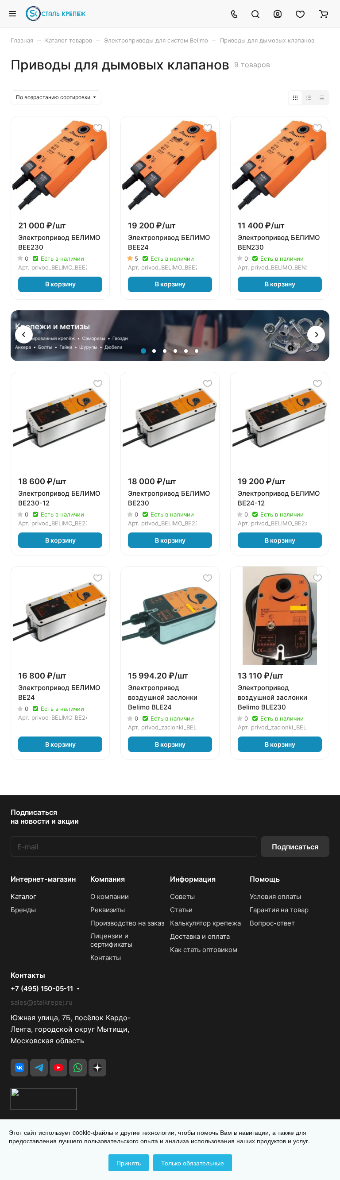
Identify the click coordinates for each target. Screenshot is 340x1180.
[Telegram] (39, 1067)
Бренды (23, 910)
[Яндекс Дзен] (97, 1067)
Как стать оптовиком (203, 949)
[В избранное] (97, 127)
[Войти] (278, 13)
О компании (109, 896)
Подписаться (295, 846)
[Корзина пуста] (323, 13)
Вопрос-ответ (272, 923)
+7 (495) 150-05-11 (42, 989)
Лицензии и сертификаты (111, 940)
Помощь (265, 879)
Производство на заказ (127, 923)
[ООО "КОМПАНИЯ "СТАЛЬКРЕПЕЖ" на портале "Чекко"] (44, 1107)
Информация (193, 879)
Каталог (23, 896)
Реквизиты (107, 910)
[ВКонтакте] (19, 1067)
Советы (182, 896)
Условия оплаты (275, 896)
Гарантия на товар (279, 910)
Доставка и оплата (200, 936)
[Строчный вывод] (308, 97)
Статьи (181, 910)
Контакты (105, 957)
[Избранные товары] (300, 13)
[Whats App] (78, 1067)
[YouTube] (58, 1067)
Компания (107, 879)
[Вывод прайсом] (321, 97)
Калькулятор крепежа (205, 923)
